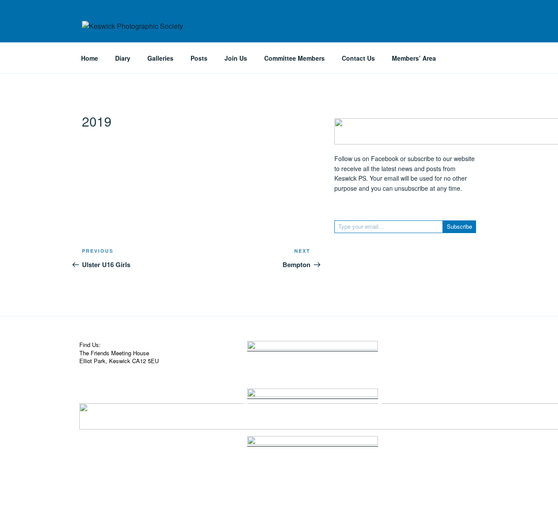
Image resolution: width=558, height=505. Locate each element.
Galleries (160, 58)
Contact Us (358, 58)
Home (89, 58)
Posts (199, 58)
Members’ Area (414, 58)
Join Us (236, 58)
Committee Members (294, 58)
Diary (122, 58)
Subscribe (459, 226)
